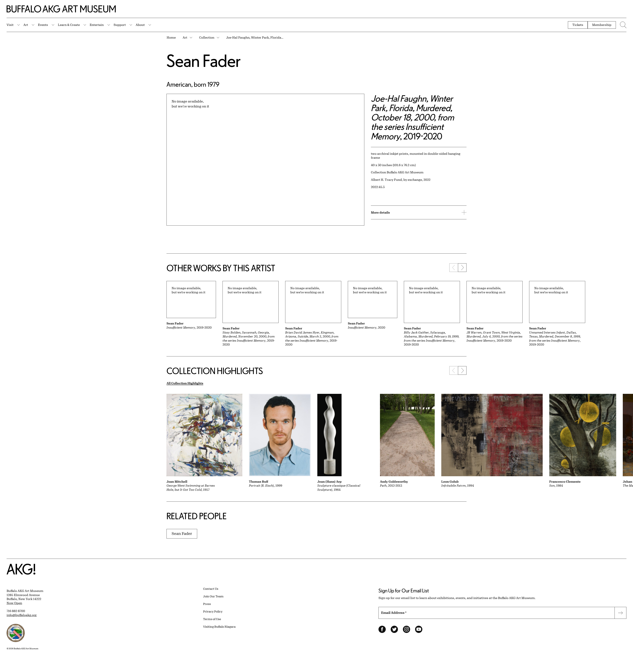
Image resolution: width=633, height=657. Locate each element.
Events (43, 24)
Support (120, 24)
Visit (10, 24)
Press (207, 603)
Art (25, 24)
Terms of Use (212, 619)
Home (171, 37)
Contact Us (210, 588)
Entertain (97, 24)
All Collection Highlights (184, 383)
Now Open (14, 603)
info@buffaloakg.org (22, 615)
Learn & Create (69, 24)
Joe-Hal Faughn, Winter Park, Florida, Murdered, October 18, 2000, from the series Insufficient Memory (255, 37)
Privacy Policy (213, 611)
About (140, 24)
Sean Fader (203, 60)
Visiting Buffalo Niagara (219, 626)
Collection (206, 37)
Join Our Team (213, 596)
